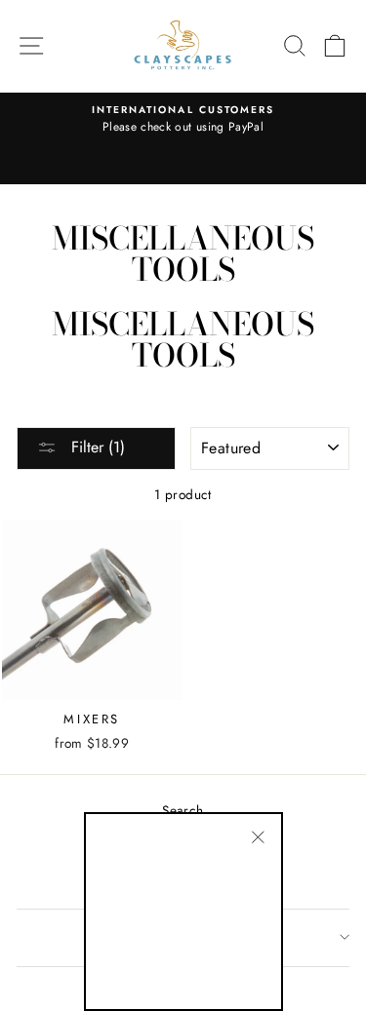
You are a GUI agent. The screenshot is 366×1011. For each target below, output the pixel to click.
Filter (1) (95, 447)
